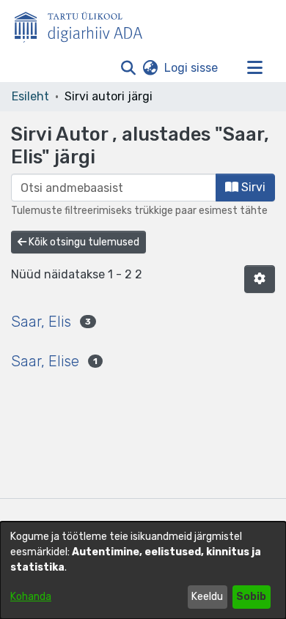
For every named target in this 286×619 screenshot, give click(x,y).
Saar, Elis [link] (41, 321)
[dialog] (143, 570)
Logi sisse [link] (191, 68)
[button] (128, 68)
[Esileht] (84, 24)
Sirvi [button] (251, 187)
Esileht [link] (30, 96)
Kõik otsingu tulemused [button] (82, 242)
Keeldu (207, 596)
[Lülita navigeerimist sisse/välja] (254, 68)
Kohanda (30, 596)
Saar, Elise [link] (45, 361)
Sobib (251, 596)
